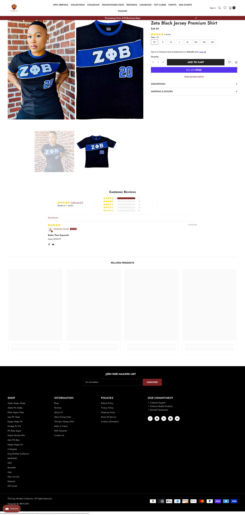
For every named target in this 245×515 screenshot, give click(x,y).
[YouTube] (177, 418)
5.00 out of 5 (77, 202)
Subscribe (152, 382)
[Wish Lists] (225, 7)
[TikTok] (170, 418)
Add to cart (195, 62)
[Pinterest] (163, 418)
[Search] (219, 8)
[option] (54, 151)
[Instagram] (157, 418)
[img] (54, 225)
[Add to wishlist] (229, 62)
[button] (157, 34)
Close (196, 18)
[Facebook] (150, 418)
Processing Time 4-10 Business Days (122, 18)
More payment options (194, 76)
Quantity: (155, 56)
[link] (35, 344)
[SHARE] (235, 62)
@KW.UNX (24, 503)
